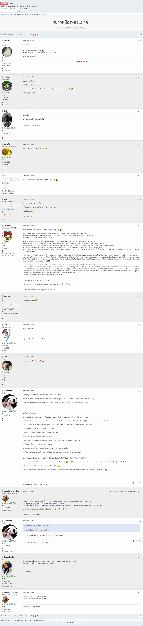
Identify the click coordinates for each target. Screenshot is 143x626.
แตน (5, 199)
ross (5, 324)
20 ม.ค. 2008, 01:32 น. (28, 111)
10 (18, 35)
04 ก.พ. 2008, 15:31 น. (28, 324)
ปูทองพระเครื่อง (137, 483)
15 (29, 35)
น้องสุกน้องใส (9, 557)
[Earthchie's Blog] (2, 418)
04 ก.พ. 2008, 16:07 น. (28, 357)
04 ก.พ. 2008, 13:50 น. (28, 225)
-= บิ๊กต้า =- (8, 77)
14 (27, 35)
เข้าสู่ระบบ (22, 6)
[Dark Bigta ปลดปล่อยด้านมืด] (2, 102)
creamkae (8, 225)
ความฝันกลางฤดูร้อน (11, 491)
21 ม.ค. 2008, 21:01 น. (28, 175)
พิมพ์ (141, 35)
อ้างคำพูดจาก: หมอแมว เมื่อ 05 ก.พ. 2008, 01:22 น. (40, 525)
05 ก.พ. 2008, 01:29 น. (28, 592)
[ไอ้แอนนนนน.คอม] (2, 318)
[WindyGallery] (2, 385)
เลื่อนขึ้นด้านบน (5, 616)
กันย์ (5, 111)
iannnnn (7, 296)
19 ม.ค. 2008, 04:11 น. (28, 40)
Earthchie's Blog (43, 485)
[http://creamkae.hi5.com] (2, 251)
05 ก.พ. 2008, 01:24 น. (28, 520)
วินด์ (5, 357)
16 (32, 35)
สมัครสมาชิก (33, 6)
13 (25, 35)
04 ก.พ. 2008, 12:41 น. (28, 199)
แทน (5, 175)
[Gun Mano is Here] (2, 138)
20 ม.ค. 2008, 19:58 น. (28, 144)
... (17, 35)
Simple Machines (77, 623)
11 (21, 35)
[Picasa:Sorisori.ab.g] (2, 68)
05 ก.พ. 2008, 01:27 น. (28, 557)
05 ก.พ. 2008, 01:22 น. (28, 491)
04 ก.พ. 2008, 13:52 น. (28, 296)
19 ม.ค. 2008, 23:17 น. (28, 77)
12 (23, 35)
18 (37, 35)
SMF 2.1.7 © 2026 (66, 623)
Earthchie (8, 390)
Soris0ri (7, 40)
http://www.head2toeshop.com (32, 339)
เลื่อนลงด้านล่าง (5, 35)
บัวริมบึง (7, 144)
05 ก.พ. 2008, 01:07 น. (28, 390)
